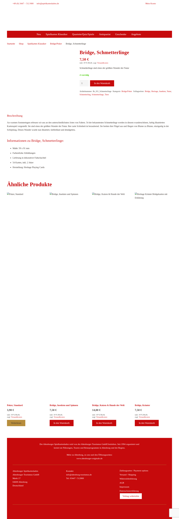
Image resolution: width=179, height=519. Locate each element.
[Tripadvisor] (92, 512)
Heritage (154, 91)
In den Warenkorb (102, 83)
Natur (169, 91)
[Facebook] (80, 512)
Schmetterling (85, 94)
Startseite (11, 44)
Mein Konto (150, 3)
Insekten (162, 91)
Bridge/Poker (56, 44)
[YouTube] (98, 512)
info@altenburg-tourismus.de (79, 475)
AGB (122, 483)
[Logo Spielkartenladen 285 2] (89, 16)
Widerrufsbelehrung (128, 479)
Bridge (147, 91)
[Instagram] (86, 512)
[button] (165, 3)
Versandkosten (102, 63)
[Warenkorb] (159, 3)
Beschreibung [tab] (15, 115)
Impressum (124, 487)
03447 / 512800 (77, 478)
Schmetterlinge (98, 94)
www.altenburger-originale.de (89, 458)
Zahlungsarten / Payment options (134, 471)
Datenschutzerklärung (129, 491)
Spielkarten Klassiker (36, 44)
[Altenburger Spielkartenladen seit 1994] (89, 24)
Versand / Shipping (128, 475)
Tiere (107, 94)
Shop (21, 44)
